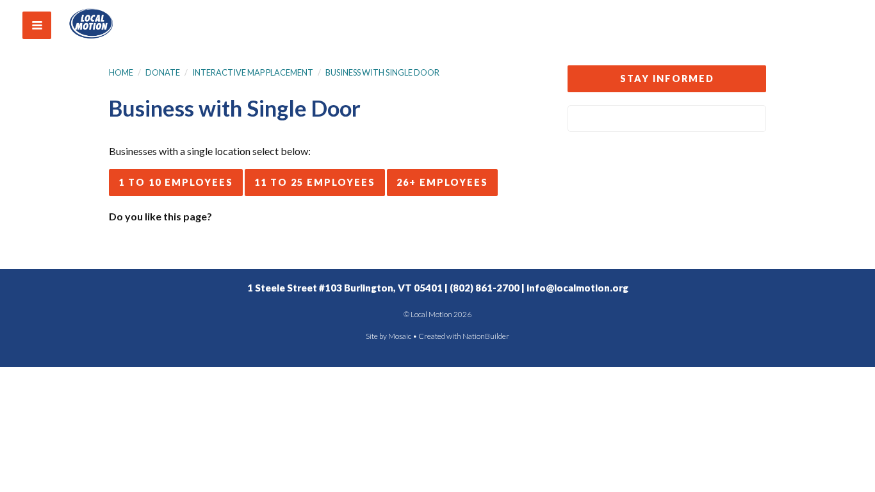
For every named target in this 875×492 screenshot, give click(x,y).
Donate (162, 72)
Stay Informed (667, 78)
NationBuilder (485, 336)
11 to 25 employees (314, 182)
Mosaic (399, 336)
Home (121, 72)
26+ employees (442, 182)
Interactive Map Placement (252, 72)
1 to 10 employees (176, 182)
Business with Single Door (382, 72)
